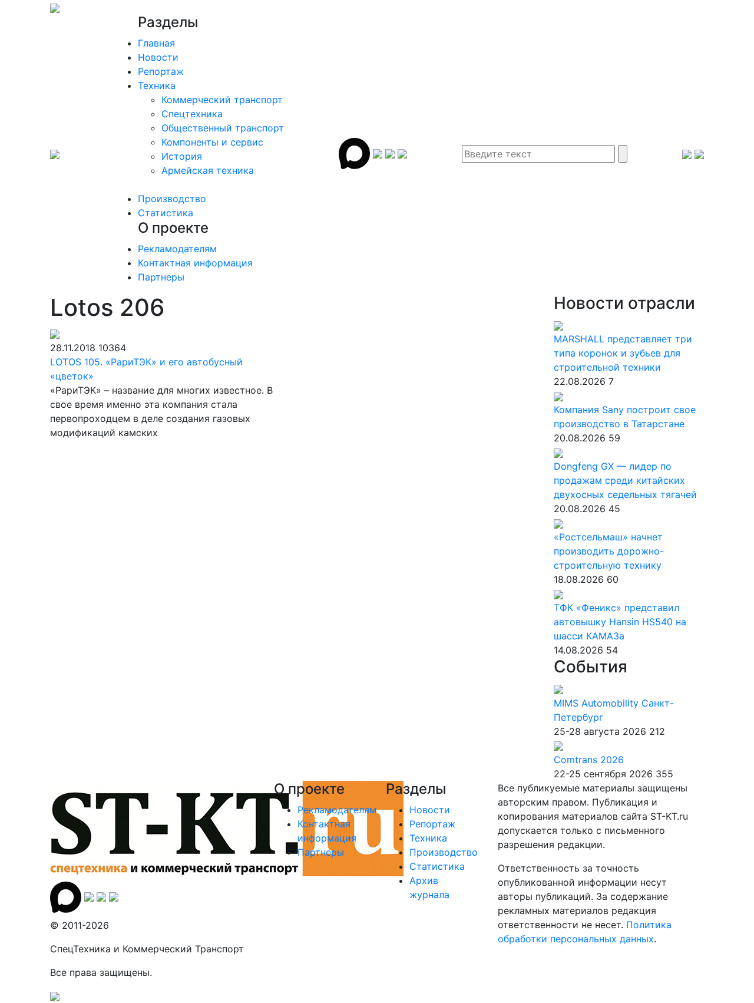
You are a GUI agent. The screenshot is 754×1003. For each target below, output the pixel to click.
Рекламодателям (177, 249)
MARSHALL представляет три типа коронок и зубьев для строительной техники (623, 353)
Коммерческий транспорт (222, 99)
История (181, 156)
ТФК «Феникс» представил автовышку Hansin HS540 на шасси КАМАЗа (620, 622)
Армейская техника (207, 170)
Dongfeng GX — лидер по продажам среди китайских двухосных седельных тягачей (625, 480)
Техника (157, 85)
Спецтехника (192, 114)
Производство (172, 198)
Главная (156, 43)
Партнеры (161, 277)
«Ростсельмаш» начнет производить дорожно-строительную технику (609, 551)
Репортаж (161, 71)
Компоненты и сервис (212, 142)
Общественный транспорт (222, 128)
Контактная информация (195, 263)
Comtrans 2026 (589, 760)
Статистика (165, 213)
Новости (158, 57)
